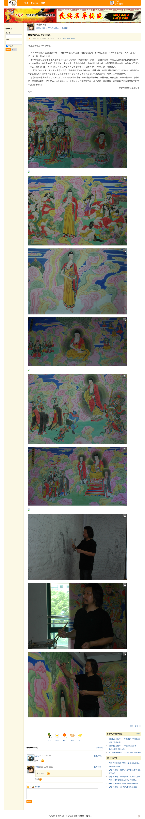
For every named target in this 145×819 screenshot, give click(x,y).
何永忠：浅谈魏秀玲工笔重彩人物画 (126, 777)
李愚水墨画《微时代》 (117, 749)
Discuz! (34, 3)
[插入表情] (28, 787)
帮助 (43, 3)
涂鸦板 (37, 787)
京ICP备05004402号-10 (83, 816)
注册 (121, 4)
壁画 (69, 39)
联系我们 (69, 816)
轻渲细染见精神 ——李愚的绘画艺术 (122, 746)
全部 (138, 734)
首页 (26, 3)
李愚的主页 (40, 28)
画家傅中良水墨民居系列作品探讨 (125, 783)
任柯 (110, 763)
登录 (116, 4)
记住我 (10, 46)
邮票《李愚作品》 (115, 742)
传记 (73, 39)
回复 (96, 756)
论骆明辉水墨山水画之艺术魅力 (125, 780)
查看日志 (65, 28)
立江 (37, 756)
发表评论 (99, 748)
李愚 (37, 767)
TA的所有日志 (53, 28)
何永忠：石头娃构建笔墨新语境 (125, 787)
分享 (136, 726)
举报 (132, 726)
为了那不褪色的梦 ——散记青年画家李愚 (125, 753)
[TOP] (139, 818)
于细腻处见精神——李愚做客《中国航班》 (125, 739)
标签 (64, 39)
